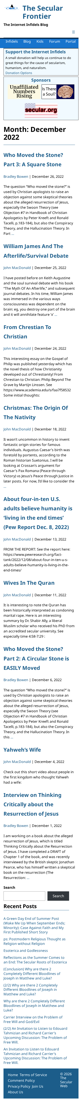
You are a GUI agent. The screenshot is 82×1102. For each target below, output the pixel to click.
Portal (71, 41)
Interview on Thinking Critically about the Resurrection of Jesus (32, 804)
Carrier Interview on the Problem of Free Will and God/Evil (33, 1019)
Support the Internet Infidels (35, 52)
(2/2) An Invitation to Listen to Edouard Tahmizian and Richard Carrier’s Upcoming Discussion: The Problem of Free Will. (35, 1035)
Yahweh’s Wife (22, 749)
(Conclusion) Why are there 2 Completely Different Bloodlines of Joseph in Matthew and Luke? (31, 974)
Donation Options (18, 73)
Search (9, 887)
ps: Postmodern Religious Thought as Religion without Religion (34, 941)
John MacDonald (17, 267)
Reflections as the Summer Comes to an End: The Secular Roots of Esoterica (35, 959)
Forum (54, 41)
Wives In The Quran (29, 582)
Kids (40, 41)
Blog (27, 41)
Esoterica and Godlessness (25, 950)
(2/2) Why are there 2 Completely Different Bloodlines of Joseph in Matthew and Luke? (30, 990)
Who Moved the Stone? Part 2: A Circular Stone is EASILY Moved (36, 658)
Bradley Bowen (15, 176)
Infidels (12, 41)
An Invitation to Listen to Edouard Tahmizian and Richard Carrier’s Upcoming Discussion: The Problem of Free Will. (35, 1056)
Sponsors (41, 80)
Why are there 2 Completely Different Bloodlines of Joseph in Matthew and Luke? (34, 1006)
